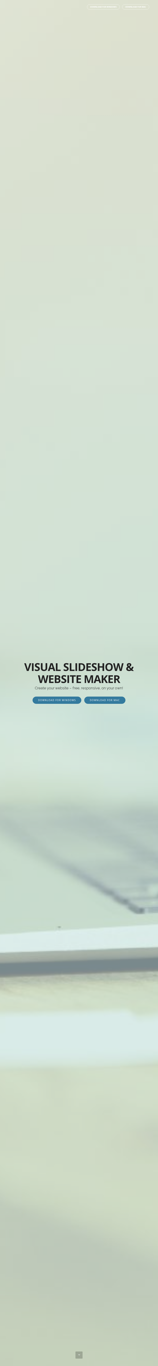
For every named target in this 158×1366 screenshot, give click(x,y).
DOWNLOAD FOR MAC (135, 7)
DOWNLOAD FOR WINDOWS (103, 7)
